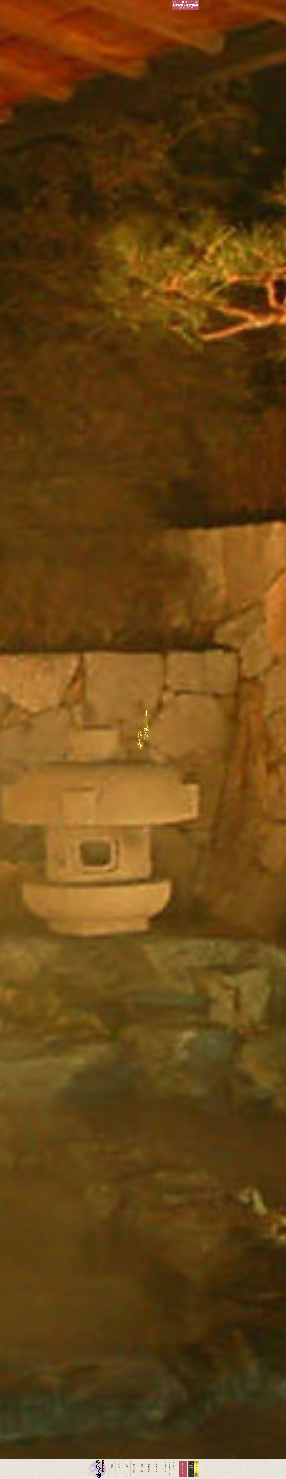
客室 (127, 1465)
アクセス (156, 1468)
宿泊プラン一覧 (179, 5)
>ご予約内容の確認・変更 (185, 8)
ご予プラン (183, 1469)
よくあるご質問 (169, 1469)
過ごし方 (142, 1468)
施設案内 (134, 1468)
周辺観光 (149, 1468)
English (174, 1466)
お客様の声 (165, 1467)
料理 (119, 1465)
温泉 (112, 1465)
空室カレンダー (191, 5)
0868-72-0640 (191, 2)
